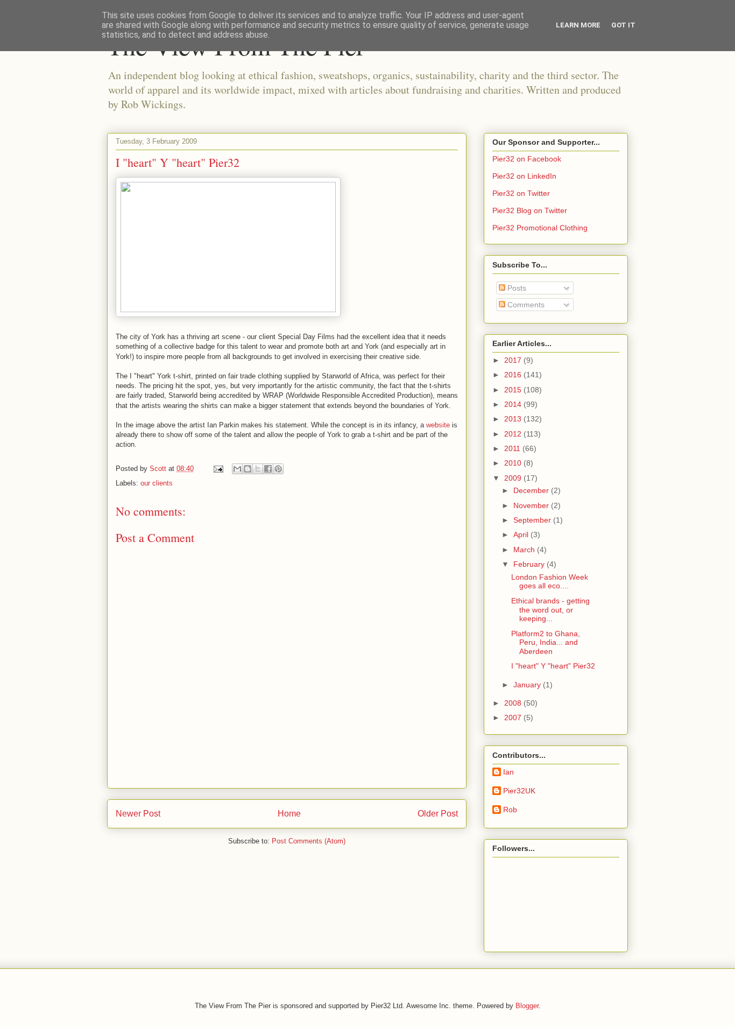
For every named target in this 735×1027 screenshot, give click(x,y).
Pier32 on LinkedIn (524, 176)
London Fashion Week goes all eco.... (549, 581)
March (525, 549)
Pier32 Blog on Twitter (529, 210)
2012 (514, 434)
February (530, 564)
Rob (510, 809)
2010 (514, 463)
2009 (514, 478)
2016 (514, 374)
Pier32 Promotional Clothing (540, 227)
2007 (514, 717)
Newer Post (138, 813)
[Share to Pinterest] (278, 468)
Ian (508, 772)
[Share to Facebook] (268, 468)
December (532, 490)
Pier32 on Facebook (526, 158)
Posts (515, 288)
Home (289, 813)
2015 (514, 389)
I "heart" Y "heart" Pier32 (553, 666)
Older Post (438, 813)
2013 (514, 418)
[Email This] (237, 468)
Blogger (527, 1006)
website (438, 425)
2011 (513, 448)
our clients (156, 483)
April (522, 534)
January (528, 684)
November (532, 505)
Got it (623, 25)
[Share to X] (257, 468)
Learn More (578, 25)
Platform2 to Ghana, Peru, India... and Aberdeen (545, 642)
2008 (514, 703)
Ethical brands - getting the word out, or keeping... (550, 609)
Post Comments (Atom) (308, 841)
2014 (514, 404)
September (533, 520)
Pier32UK (519, 790)
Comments (525, 304)
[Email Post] (217, 469)
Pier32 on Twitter (521, 193)
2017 (514, 360)
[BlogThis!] (247, 468)
